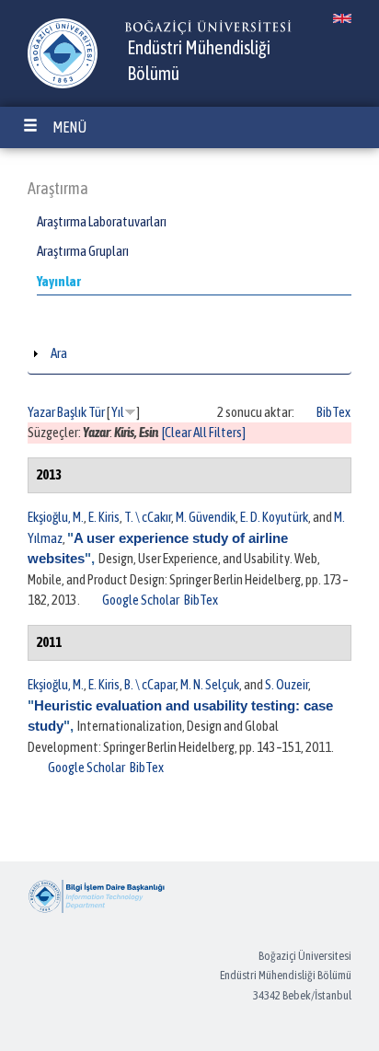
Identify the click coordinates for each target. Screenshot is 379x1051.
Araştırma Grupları (83, 251)
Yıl (117, 412)
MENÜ (69, 127)
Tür (96, 412)
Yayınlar (59, 281)
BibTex (333, 412)
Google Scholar (140, 599)
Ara (59, 353)
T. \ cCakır (147, 517)
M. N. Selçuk (209, 684)
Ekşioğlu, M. (56, 517)
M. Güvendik (205, 517)
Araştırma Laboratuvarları (102, 221)
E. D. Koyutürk (274, 517)
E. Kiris (104, 517)
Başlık (71, 412)
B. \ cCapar (150, 684)
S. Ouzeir (286, 684)
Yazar (41, 412)
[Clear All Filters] (204, 432)
